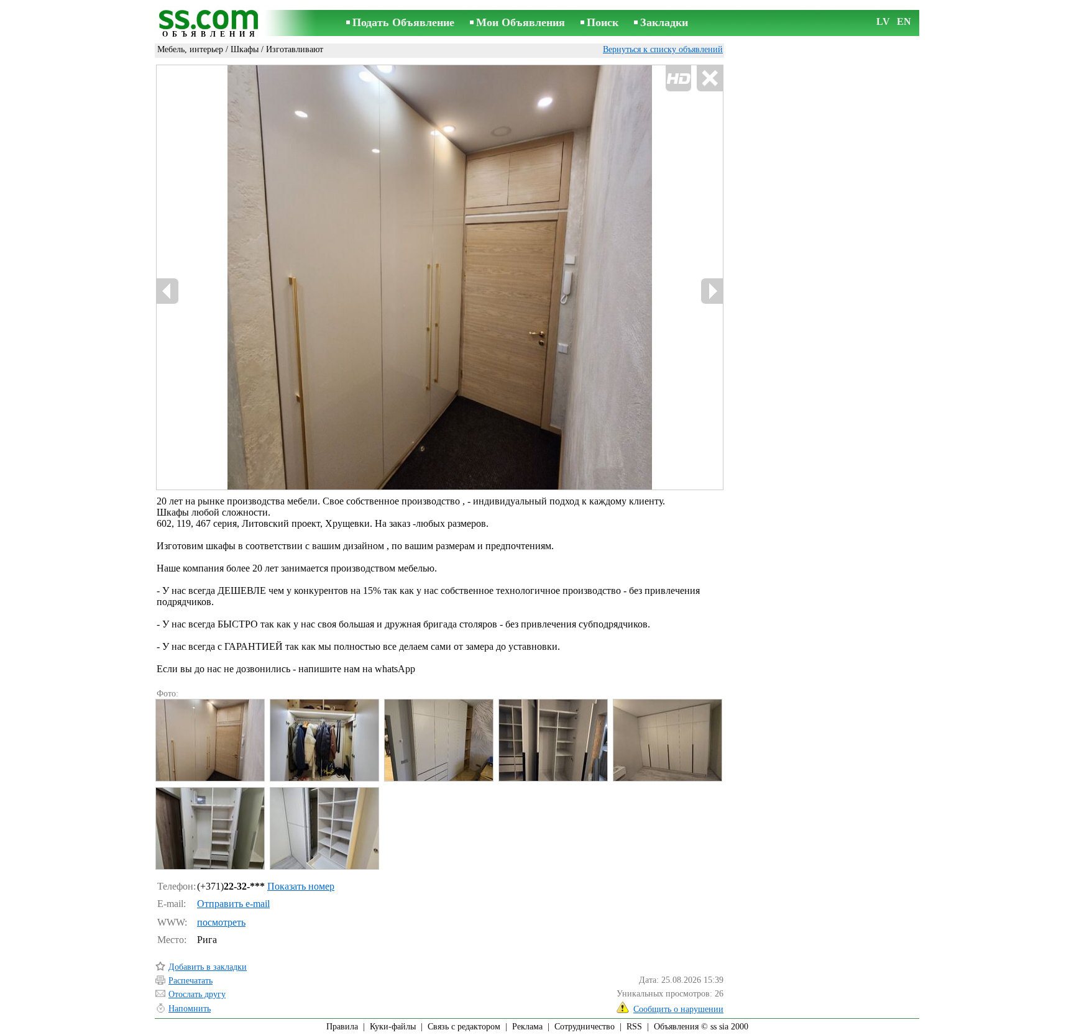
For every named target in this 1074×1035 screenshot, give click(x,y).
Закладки (664, 22)
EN (904, 21)
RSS (634, 1026)
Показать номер (300, 886)
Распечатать (190, 980)
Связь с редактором (464, 1026)
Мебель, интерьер (190, 49)
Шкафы (245, 49)
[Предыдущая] (168, 291)
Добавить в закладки (207, 967)
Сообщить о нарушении (678, 1009)
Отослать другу (197, 994)
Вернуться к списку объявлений (663, 49)
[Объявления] (211, 24)
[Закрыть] (709, 78)
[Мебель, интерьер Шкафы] (209, 740)
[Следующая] (711, 291)
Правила (342, 1026)
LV (883, 21)
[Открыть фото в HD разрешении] (440, 277)
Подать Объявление (403, 22)
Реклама (527, 1026)
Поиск (602, 22)
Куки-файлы (393, 1026)
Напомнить (189, 1008)
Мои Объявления (520, 22)
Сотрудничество (584, 1026)
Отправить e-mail (233, 903)
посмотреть (221, 922)
